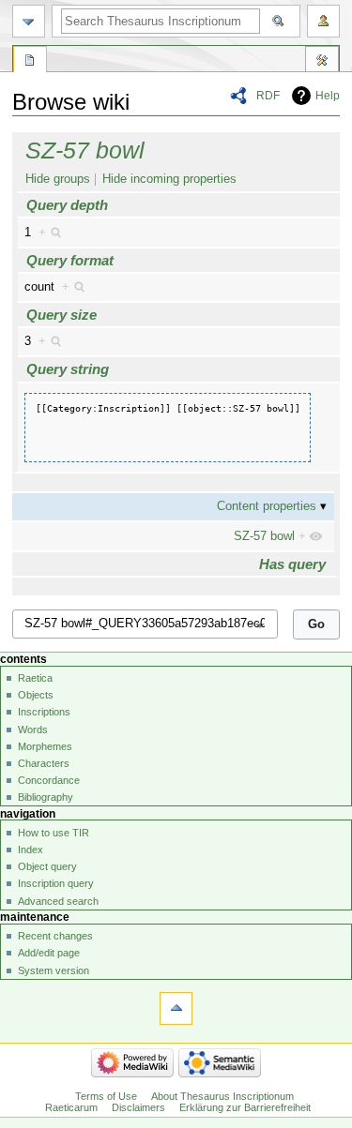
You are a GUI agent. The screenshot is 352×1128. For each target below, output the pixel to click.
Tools (322, 62)
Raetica (35, 678)
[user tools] (323, 21)
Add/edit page (49, 952)
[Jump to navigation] (28, 21)
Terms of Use (106, 1096)
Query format (70, 260)
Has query (292, 564)
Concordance (49, 780)
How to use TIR (53, 832)
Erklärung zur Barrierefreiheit (245, 1107)
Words (33, 729)
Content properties (266, 506)
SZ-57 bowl (85, 150)
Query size (61, 315)
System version (53, 970)
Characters (43, 763)
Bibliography (45, 797)
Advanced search (58, 901)
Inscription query (56, 883)
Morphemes (45, 746)
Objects (36, 694)
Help (327, 95)
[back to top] (176, 1008)
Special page (30, 62)
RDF (268, 95)
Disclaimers (138, 1107)
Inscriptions (44, 711)
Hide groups (57, 179)
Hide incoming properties (169, 179)
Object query (47, 866)
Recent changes (55, 935)
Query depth (67, 205)
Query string (67, 369)
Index (30, 849)
